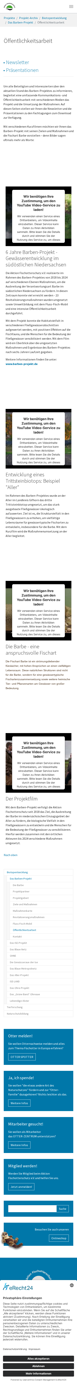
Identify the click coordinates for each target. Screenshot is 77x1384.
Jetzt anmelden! (21, 1187)
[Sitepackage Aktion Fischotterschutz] (9, 6)
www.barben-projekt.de (22, 364)
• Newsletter (16, 62)
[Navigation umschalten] (71, 6)
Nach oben (10, 855)
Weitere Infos (19, 1103)
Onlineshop (58, 1238)
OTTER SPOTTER (22, 1057)
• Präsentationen (20, 70)
